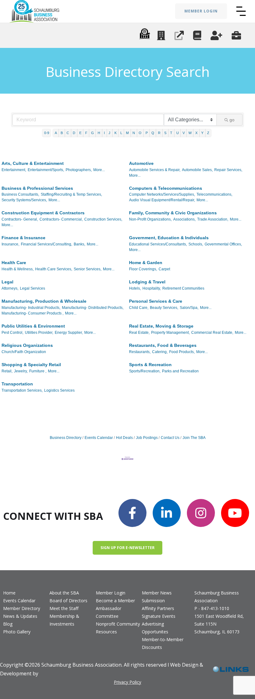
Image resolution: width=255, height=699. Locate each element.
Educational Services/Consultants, (158, 244)
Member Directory (21, 608)
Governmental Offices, (223, 244)
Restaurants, (140, 352)
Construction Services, (103, 219)
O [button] (140, 133)
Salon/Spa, (189, 307)
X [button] (196, 133)
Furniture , (37, 371)
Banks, (79, 244)
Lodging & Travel (147, 281)
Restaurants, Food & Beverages (163, 345)
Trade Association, (212, 219)
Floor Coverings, (143, 269)
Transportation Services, (22, 390)
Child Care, (138, 307)
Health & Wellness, (18, 269)
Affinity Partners (158, 608)
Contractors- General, (20, 219)
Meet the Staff (63, 608)
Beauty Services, (164, 307)
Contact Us (170, 438)
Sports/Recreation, (144, 371)
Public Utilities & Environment (33, 326)
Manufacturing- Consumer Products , (32, 313)
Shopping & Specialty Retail (31, 364)
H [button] (99, 133)
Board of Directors (68, 600)
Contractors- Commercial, (61, 219)
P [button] (147, 133)
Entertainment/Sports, (46, 170)
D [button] (74, 133)
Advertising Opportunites (155, 628)
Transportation (17, 383)
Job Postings (147, 438)
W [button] (190, 133)
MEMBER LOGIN (201, 11)
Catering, (160, 352)
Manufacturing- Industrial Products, (31, 307)
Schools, (195, 244)
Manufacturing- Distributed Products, (92, 307)
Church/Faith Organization (24, 352)
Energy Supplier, (69, 332)
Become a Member (115, 600)
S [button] (165, 133)
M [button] (127, 133)
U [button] (177, 133)
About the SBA (64, 593)
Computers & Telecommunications (165, 188)
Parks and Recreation (180, 371)
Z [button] (208, 133)
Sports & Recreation (150, 364)
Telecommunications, (214, 194)
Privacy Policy (127, 682)
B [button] (62, 133)
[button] (241, 11)
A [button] (56, 133)
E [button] (80, 133)
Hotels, (135, 288)
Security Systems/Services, (24, 200)
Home (9, 593)
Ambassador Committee (108, 612)
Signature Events (158, 616)
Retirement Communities (183, 288)
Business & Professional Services (37, 188)
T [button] (171, 133)
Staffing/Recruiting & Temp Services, (71, 194)
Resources (106, 632)
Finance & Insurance (23, 237)
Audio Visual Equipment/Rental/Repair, (162, 200)
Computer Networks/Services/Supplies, (162, 194)
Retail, (7, 371)
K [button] (115, 133)
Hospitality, (151, 288)
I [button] (104, 133)
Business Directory (65, 438)
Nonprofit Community (118, 624)
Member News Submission (157, 596)
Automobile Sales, (197, 170)
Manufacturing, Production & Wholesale (44, 301)
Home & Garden (145, 262)
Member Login (110, 593)
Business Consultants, (20, 194)
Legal (7, 281)
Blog (7, 624)
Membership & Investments (64, 620)
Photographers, (79, 170)
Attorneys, (10, 288)
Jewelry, (21, 371)
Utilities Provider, (39, 332)
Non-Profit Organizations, (150, 219)
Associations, (184, 219)
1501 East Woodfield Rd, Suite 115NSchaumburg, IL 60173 (219, 624)
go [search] (232, 119)
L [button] (121, 133)
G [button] (92, 133)
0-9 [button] (46, 133)
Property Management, (170, 332)
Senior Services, (87, 269)
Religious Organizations (27, 345)
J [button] (109, 133)
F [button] (86, 133)
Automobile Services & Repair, (154, 170)
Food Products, (182, 352)
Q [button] (152, 133)
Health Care (14, 262)
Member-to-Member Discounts (162, 643)
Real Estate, (139, 332)
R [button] (159, 133)
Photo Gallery (16, 632)
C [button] (68, 133)
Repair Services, (228, 170)
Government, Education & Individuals (169, 237)
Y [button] (202, 133)
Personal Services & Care (155, 301)
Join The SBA (194, 438)
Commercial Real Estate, (212, 332)
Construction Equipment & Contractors (43, 212)
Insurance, (10, 244)
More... (99, 170)
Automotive (141, 163)
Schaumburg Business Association (216, 596)
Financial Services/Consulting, (46, 244)
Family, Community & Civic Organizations (173, 212)
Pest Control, (12, 332)
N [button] (133, 133)
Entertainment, (14, 170)
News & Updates (20, 616)
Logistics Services (59, 390)
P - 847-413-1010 (211, 608)
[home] (34, 11)
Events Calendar (99, 438)
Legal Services (32, 288)
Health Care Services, (53, 269)
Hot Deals (124, 438)
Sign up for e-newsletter (127, 547)
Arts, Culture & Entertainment (33, 163)
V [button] (184, 133)
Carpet (164, 269)
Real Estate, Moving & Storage (161, 326)
